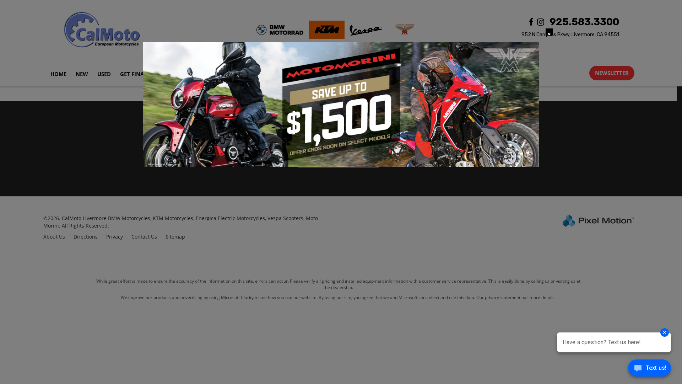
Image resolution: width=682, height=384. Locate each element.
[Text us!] (649, 369)
